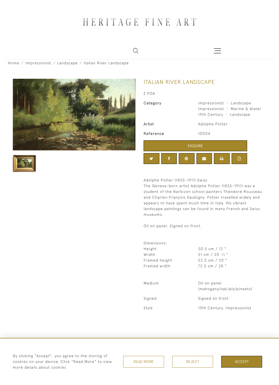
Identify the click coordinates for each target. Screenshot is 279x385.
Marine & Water (246, 109)
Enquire (195, 146)
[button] (136, 51)
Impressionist (38, 63)
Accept (242, 361)
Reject (192, 361)
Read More (144, 361)
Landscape (67, 63)
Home (13, 63)
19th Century (210, 114)
